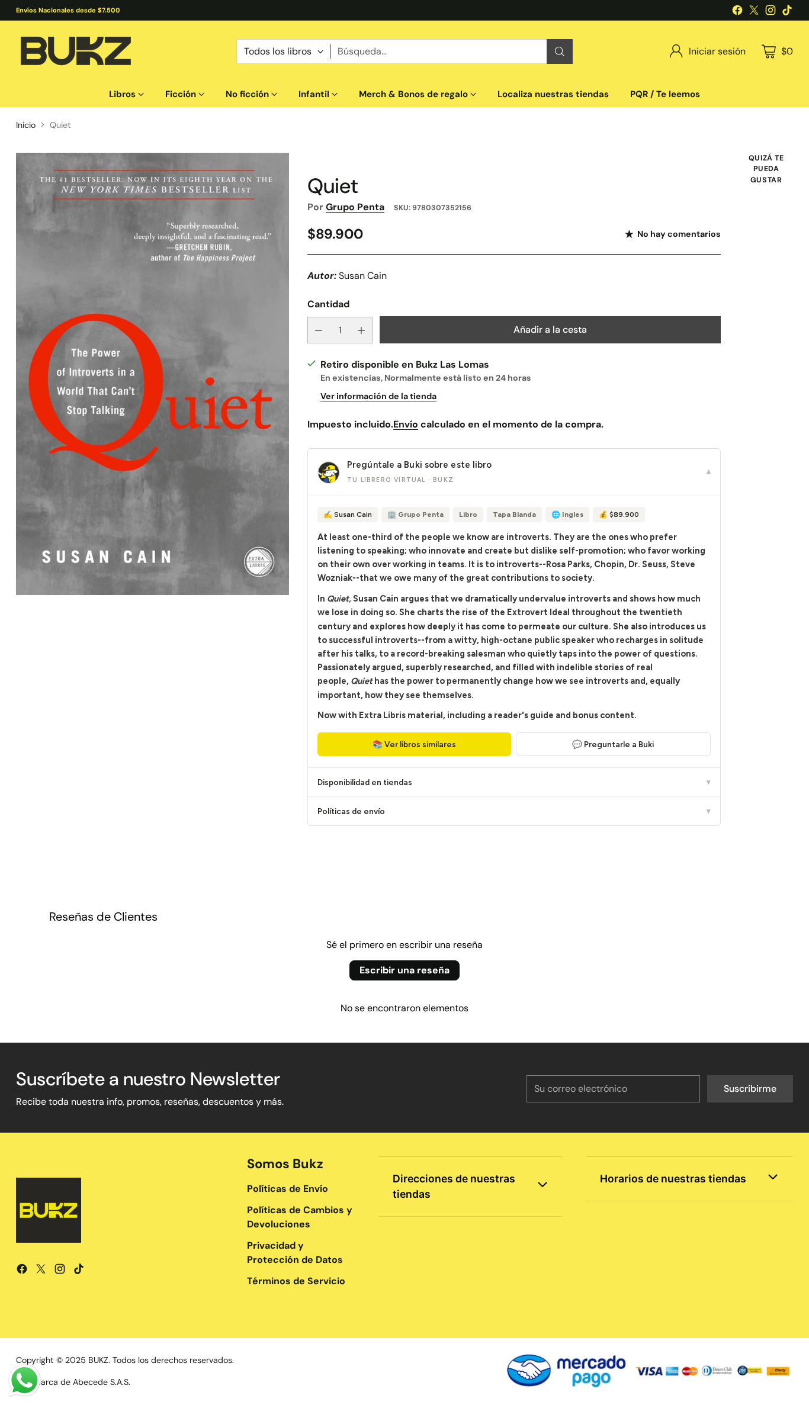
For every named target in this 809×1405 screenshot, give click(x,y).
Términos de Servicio (296, 1281)
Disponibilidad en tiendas (514, 782)
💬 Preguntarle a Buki (613, 744)
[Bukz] (75, 51)
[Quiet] (152, 374)
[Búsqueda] (560, 51)
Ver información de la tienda (378, 396)
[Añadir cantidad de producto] (361, 330)
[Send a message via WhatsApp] (24, 1380)
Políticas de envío (514, 811)
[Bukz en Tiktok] (787, 12)
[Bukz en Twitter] (754, 12)
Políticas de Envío (287, 1188)
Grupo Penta (355, 207)
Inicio (26, 125)
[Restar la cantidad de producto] (318, 330)
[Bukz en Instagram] (770, 12)
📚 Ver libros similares (414, 744)
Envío (405, 424)
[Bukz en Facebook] (737, 12)
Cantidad (328, 304)
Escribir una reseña (404, 970)
